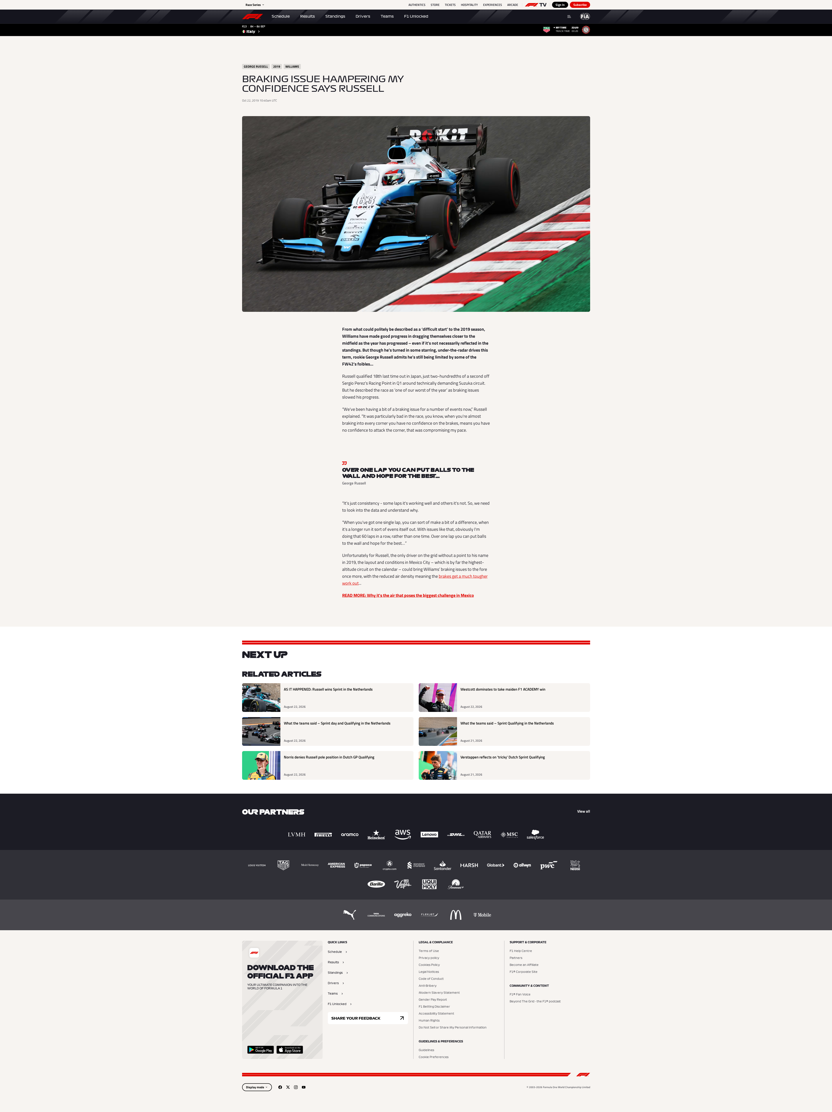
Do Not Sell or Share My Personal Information (453, 1027)
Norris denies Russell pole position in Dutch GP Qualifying (329, 757)
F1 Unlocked (416, 16)
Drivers (363, 16)
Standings (335, 16)
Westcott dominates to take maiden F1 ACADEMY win (502, 689)
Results (307, 16)
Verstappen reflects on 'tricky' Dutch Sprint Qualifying (502, 757)
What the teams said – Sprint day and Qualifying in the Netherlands (337, 723)
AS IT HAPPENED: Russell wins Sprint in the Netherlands (328, 689)
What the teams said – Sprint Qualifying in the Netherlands (507, 723)
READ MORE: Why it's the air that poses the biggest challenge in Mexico (408, 595)
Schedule (281, 16)
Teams (387, 16)
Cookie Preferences (434, 1057)
